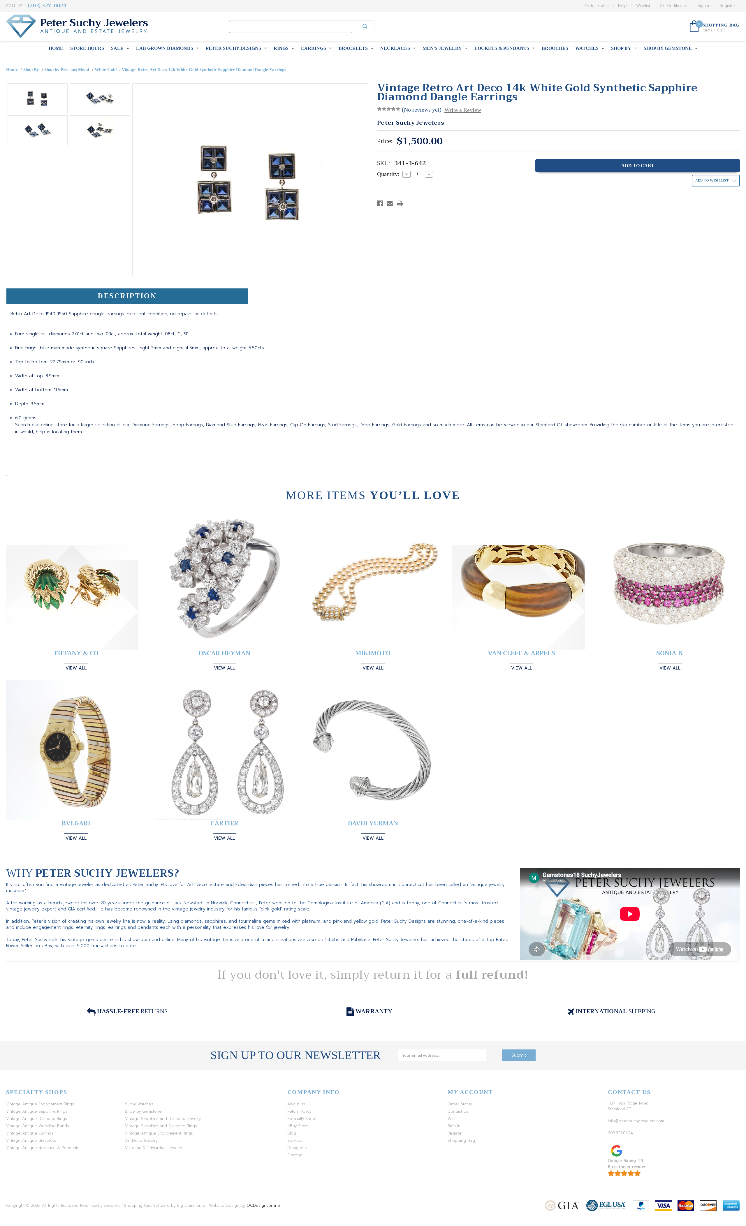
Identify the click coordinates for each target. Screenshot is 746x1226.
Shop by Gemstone (668, 48)
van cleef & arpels (521, 653)
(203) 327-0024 (47, 5)
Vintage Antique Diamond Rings (36, 1118)
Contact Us (458, 1111)
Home (56, 48)
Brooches (555, 48)
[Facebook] (380, 203)
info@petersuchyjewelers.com (636, 1121)
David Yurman (373, 823)
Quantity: (388, 174)
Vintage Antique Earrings (30, 1133)
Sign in (704, 5)
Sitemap (294, 1155)
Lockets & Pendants (501, 48)
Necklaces (395, 48)
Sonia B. (670, 653)
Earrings (313, 48)
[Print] (400, 203)
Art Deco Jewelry (141, 1140)
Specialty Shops (302, 1118)
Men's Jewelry (442, 48)
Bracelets (353, 48)
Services (295, 1140)
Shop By (621, 48)
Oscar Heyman (224, 653)
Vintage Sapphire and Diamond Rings (161, 1126)
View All (76, 668)
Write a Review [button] (462, 110)
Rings (281, 48)
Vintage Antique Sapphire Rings (36, 1111)
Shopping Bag (461, 1140)
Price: (384, 141)
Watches (587, 48)
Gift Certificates (673, 5)
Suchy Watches (139, 1104)
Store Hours (87, 48)
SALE (117, 48)
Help (622, 5)
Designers (297, 1148)
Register (727, 5)
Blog (291, 1133)
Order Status (596, 5)
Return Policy (299, 1111)
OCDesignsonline (263, 1205)
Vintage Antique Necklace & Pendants (42, 1148)
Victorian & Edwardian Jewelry (153, 1148)
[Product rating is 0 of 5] (388, 109)
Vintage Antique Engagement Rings (40, 1104)
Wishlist (643, 5)
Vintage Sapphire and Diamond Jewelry (163, 1118)
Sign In (454, 1126)
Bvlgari (76, 823)
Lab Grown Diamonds (164, 48)
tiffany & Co (76, 653)
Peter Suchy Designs (233, 48)
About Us (296, 1104)
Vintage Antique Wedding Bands (37, 1126)
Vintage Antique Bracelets (31, 1140)
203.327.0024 (620, 1133)
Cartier (224, 823)
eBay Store (297, 1126)
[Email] (390, 203)
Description (127, 296)
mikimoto (373, 653)
